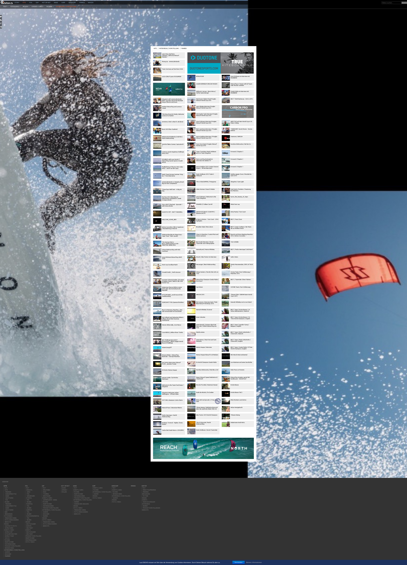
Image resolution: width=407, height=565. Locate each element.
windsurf (72, 2)
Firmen (82, 2)
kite (24, 2)
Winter (90, 2)
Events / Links (37, 6)
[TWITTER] (1, 16)
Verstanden (239, 562)
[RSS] (1, 20)
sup (37, 2)
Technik (49, 6)
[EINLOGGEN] (1, 27)
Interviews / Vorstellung (66, 6)
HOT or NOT (46, 2)
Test (5, 6)
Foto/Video (14, 6)
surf (63, 2)
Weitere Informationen (254, 562)
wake (56, 2)
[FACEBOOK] (1, 23)
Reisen (25, 6)
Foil (30, 2)
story (17, 2)
